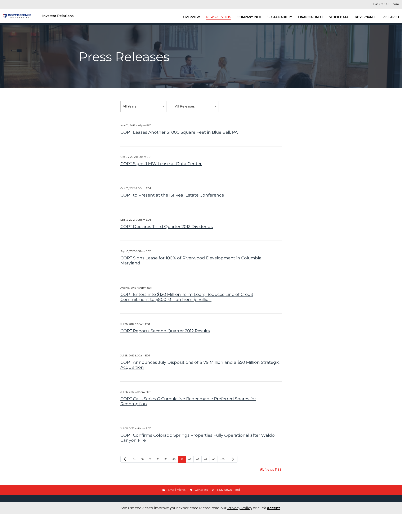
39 (166, 459)
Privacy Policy (239, 508)
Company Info (249, 17)
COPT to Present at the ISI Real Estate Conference (172, 195)
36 (142, 459)
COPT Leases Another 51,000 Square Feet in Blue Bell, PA (179, 132)
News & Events (218, 17)
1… (134, 459)
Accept (273, 508)
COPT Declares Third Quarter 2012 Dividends (166, 226)
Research (391, 17)
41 (182, 459)
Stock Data (338, 17)
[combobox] (143, 106)
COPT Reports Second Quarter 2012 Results (165, 330)
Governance (365, 17)
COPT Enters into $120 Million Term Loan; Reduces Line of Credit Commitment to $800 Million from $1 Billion (186, 297)
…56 (222, 459)
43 (197, 459)
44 (205, 459)
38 (158, 459)
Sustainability (280, 17)
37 (150, 459)
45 (213, 459)
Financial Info (310, 17)
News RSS (271, 469)
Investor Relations (57, 16)
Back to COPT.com (386, 4)
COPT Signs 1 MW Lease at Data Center (161, 163)
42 (189, 459)
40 (174, 459)
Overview (191, 17)
